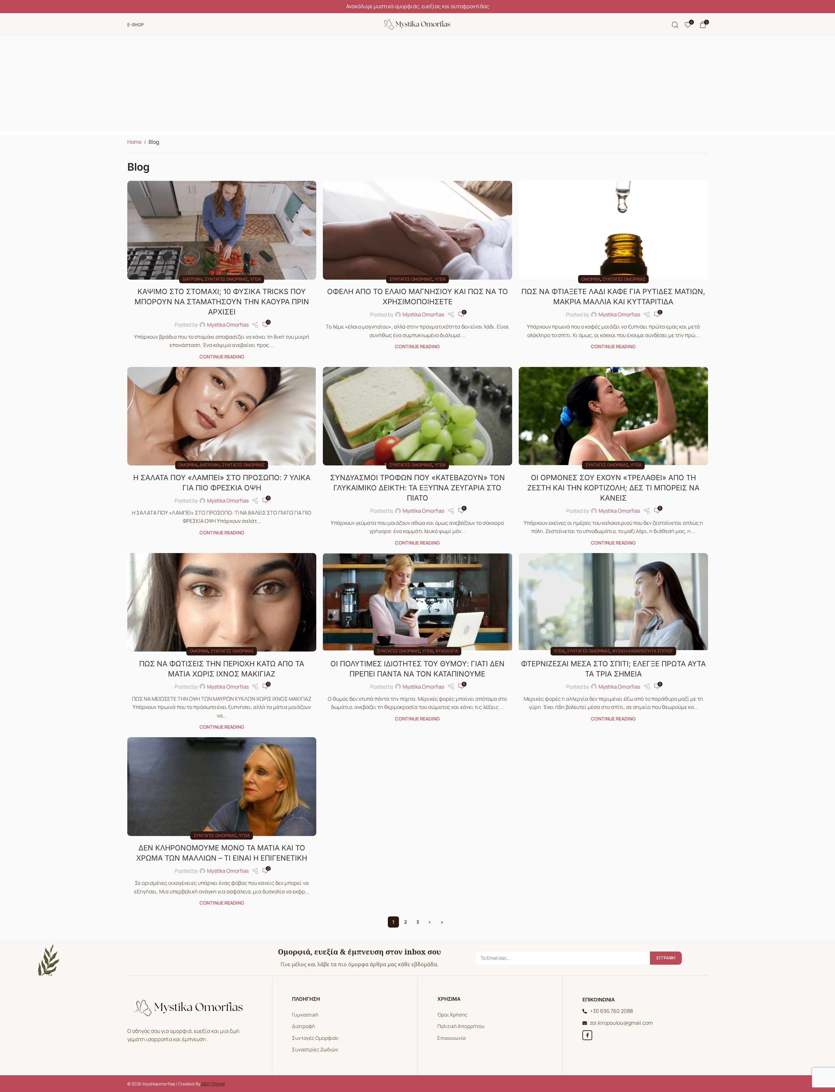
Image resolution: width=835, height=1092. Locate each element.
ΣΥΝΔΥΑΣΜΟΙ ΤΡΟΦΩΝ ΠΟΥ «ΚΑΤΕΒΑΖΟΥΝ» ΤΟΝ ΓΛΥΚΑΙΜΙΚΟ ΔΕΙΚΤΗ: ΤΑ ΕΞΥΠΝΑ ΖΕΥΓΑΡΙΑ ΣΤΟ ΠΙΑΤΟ (417, 487)
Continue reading (221, 356)
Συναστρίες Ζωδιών (315, 1049)
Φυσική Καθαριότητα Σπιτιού (642, 651)
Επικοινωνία (451, 1038)
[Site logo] (417, 24)
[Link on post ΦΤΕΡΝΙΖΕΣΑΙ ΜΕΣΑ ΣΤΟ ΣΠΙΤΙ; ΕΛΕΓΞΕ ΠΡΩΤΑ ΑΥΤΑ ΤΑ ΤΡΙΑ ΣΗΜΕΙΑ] (613, 602)
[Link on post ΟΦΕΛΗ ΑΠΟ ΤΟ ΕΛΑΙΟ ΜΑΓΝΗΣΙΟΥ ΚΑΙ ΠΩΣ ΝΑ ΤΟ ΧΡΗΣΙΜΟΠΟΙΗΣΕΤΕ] (417, 230)
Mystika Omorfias (228, 324)
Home (134, 141)
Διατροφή (192, 279)
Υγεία (255, 279)
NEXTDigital (213, 1084)
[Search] (674, 24)
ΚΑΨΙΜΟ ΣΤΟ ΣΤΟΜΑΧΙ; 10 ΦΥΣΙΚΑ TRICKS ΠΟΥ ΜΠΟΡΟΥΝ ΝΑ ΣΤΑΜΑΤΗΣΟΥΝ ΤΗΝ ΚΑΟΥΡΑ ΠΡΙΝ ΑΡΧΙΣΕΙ (222, 301)
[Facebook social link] (587, 1035)
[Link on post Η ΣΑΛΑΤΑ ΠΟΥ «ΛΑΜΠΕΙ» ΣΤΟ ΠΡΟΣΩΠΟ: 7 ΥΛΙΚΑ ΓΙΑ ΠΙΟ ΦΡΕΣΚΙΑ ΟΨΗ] (222, 416)
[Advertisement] (418, 85)
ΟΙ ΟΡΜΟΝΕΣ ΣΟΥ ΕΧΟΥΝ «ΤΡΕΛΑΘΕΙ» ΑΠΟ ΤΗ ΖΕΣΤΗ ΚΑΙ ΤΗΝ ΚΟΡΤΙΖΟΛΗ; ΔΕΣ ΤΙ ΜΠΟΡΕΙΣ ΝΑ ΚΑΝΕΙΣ (613, 487)
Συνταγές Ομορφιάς (315, 1038)
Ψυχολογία (446, 651)
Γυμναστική (305, 1014)
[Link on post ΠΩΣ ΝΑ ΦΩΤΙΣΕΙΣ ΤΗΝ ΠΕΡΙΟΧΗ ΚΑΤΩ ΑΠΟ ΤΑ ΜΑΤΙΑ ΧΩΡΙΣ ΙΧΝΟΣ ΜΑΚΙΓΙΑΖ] (222, 602)
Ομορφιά (590, 279)
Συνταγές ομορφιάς (226, 279)
